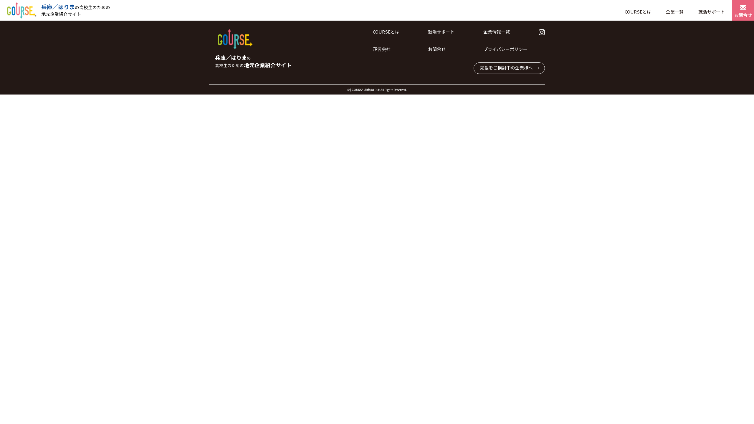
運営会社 (382, 49)
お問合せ (743, 15)
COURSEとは (638, 12)
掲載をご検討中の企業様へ (506, 67)
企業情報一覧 (496, 32)
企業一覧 (675, 12)
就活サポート (711, 12)
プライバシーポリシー (505, 49)
